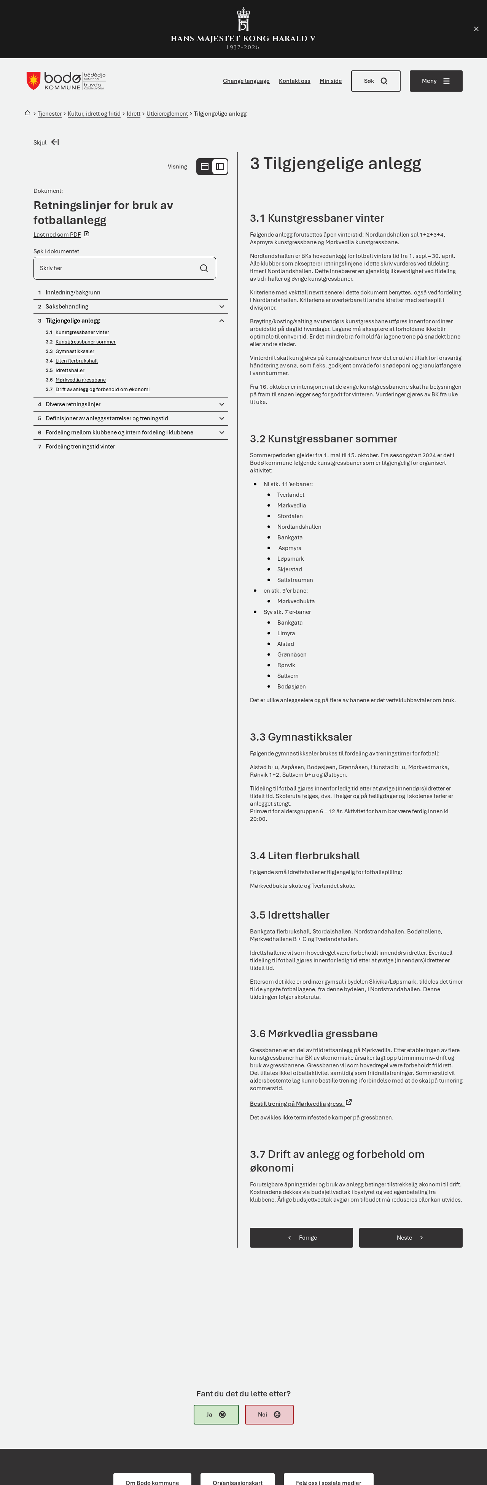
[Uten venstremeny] (204, 166)
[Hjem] (28, 114)
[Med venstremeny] (220, 166)
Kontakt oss (294, 81)
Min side (331, 81)
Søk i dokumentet (56, 251)
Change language (246, 81)
